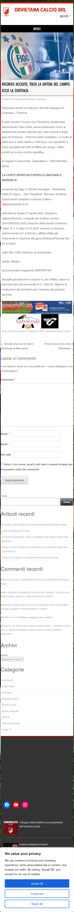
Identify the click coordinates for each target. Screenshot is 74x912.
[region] (37, 879)
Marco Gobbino (38, 99)
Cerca (4, 495)
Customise (37, 894)
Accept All (37, 883)
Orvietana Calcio (36, 331)
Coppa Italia (8, 686)
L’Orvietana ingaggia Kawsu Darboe (34, 617)
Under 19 (7, 729)
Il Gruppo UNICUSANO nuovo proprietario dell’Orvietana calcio (34, 524)
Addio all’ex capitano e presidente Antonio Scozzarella (30, 557)
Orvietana (7, 692)
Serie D (6, 717)
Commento (8, 379)
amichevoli (7, 680)
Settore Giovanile (11, 723)
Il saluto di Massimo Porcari (16, 530)
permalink (66, 331)
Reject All (37, 904)
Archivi (4, 655)
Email (5, 444)
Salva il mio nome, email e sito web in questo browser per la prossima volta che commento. (37, 466)
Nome (5, 433)
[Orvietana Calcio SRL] (36, 17)
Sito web (6, 454)
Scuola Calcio (9, 704)
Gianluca (5, 604)
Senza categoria (10, 711)
